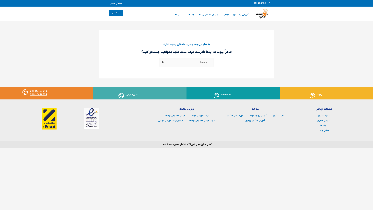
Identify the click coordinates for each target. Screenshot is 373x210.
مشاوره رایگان (132, 95)
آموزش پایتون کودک (258, 115)
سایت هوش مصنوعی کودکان (202, 120)
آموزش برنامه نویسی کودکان (236, 14)
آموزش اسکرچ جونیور (255, 120)
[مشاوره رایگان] (121, 95)
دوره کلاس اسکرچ (235, 115)
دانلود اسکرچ (323, 115)
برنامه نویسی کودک (200, 115)
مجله (193, 14)
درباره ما (323, 125)
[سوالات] (312, 95)
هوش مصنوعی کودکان (175, 115)
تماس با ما (180, 14)
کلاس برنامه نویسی (210, 14)
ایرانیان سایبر (116, 3)
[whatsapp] (216, 95)
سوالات (320, 95)
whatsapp (226, 95)
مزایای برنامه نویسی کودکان (170, 120)
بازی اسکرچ (278, 115)
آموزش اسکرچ (323, 120)
